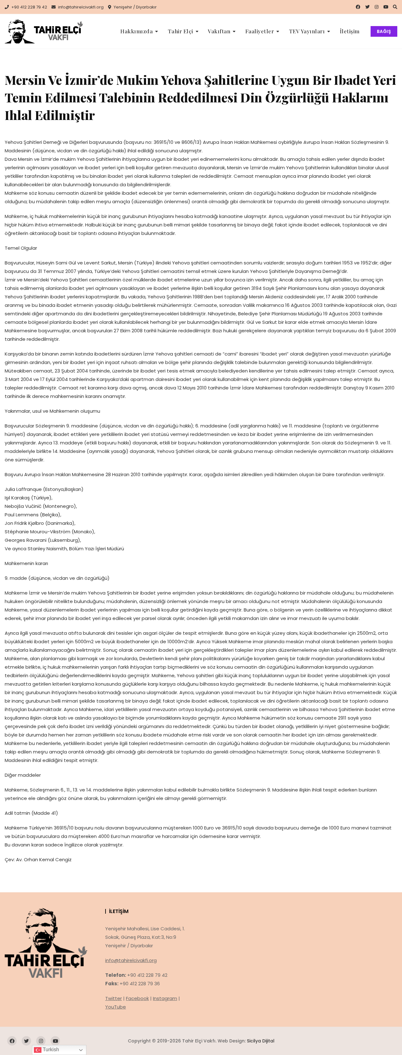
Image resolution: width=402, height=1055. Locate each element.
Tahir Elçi (180, 31)
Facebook (137, 998)
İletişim (350, 31)
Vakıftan (219, 31)
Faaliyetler (259, 31)
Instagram (165, 998)
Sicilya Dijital (260, 1041)
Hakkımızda (136, 31)
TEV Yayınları (307, 31)
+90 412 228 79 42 (28, 7)
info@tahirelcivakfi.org (80, 7)
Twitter (113, 998)
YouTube (115, 1006)
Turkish (50, 1049)
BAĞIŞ (384, 31)
